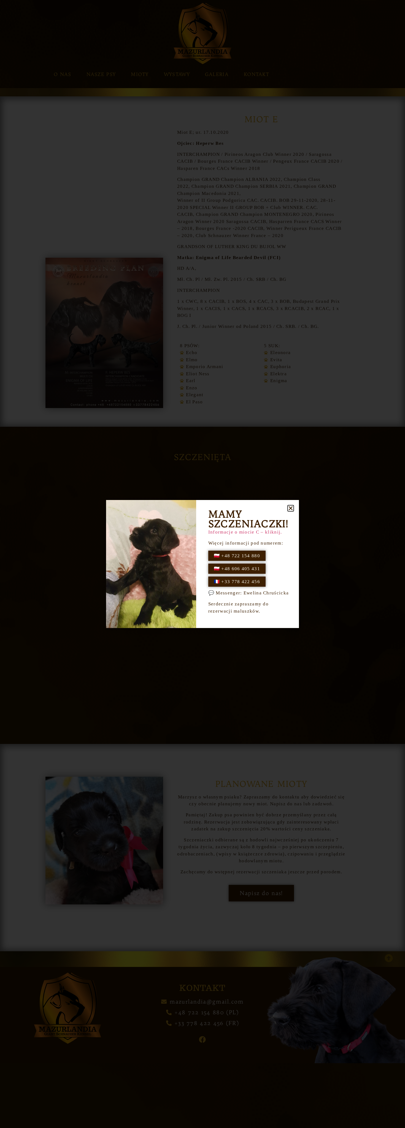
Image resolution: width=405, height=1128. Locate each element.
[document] (202, 564)
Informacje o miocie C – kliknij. (245, 532)
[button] (290, 508)
